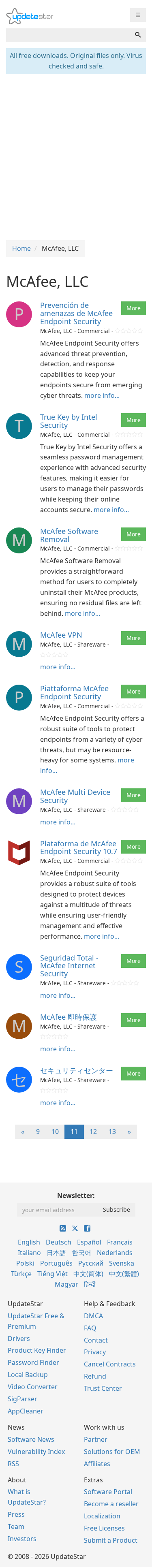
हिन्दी (90, 1284)
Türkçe (21, 1273)
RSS (13, 1463)
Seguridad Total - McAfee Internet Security (69, 966)
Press (16, 1514)
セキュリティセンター (76, 1070)
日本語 (56, 1252)
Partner (95, 1439)
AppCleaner (25, 1411)
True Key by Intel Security (68, 421)
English (29, 1242)
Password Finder (33, 1362)
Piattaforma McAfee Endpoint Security (74, 692)
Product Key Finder (37, 1350)
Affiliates (97, 1463)
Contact (96, 1340)
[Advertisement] (76, 156)
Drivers (19, 1338)
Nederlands (115, 1252)
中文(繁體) (124, 1273)
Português (56, 1263)
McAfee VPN (61, 635)
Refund (95, 1376)
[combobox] (68, 35)
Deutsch (58, 1242)
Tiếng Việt (52, 1273)
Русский (90, 1263)
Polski (25, 1263)
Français (120, 1242)
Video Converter (33, 1386)
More (133, 308)
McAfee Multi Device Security (75, 796)
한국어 (81, 1252)
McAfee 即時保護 (68, 1017)
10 (55, 1131)
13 (112, 1131)
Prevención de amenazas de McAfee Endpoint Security (76, 313)
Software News (31, 1439)
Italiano (29, 1252)
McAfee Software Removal (69, 535)
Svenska (121, 1263)
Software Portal (108, 1491)
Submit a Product (110, 1540)
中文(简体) (88, 1273)
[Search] (138, 35)
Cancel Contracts (110, 1364)
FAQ (90, 1328)
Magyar (66, 1284)
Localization (102, 1515)
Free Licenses (104, 1528)
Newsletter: (76, 1195)
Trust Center (103, 1388)
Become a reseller (111, 1503)
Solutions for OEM (112, 1451)
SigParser (22, 1398)
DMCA (93, 1315)
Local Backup (28, 1374)
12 (93, 1131)
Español (89, 1242)
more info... (102, 395)
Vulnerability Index (36, 1451)
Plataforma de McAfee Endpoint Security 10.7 (78, 847)
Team (16, 1526)
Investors (22, 1538)
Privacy (95, 1351)
